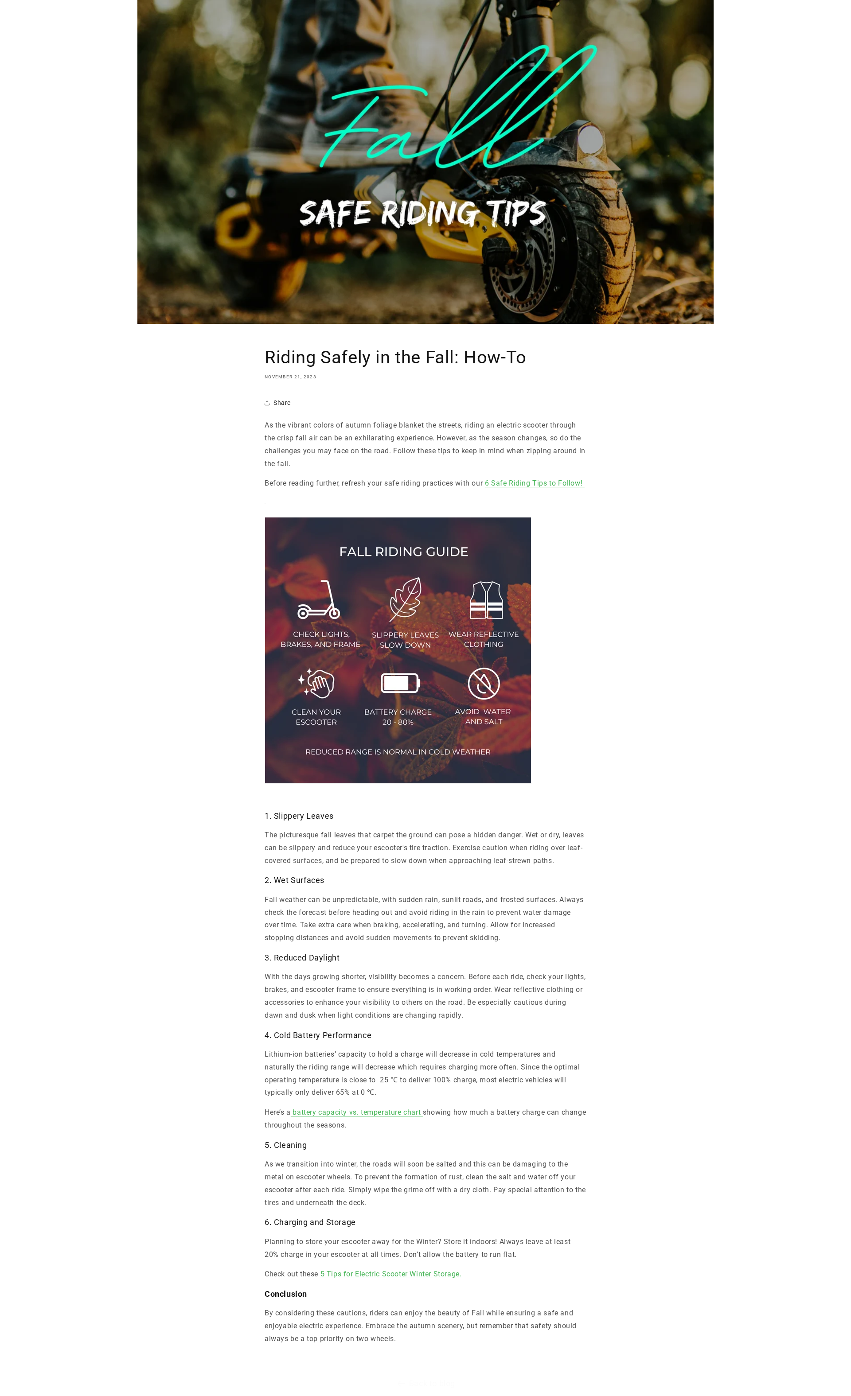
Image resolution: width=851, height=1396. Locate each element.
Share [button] (282, 402)
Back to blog (432, 1383)
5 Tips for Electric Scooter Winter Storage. (391, 1274)
